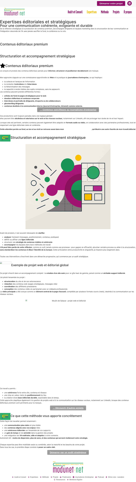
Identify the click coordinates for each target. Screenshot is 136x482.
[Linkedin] (129, 3)
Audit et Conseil (75, 12)
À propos (128, 12)
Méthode (105, 12)
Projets (116, 12)
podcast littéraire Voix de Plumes (77, 129)
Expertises (92, 12)
